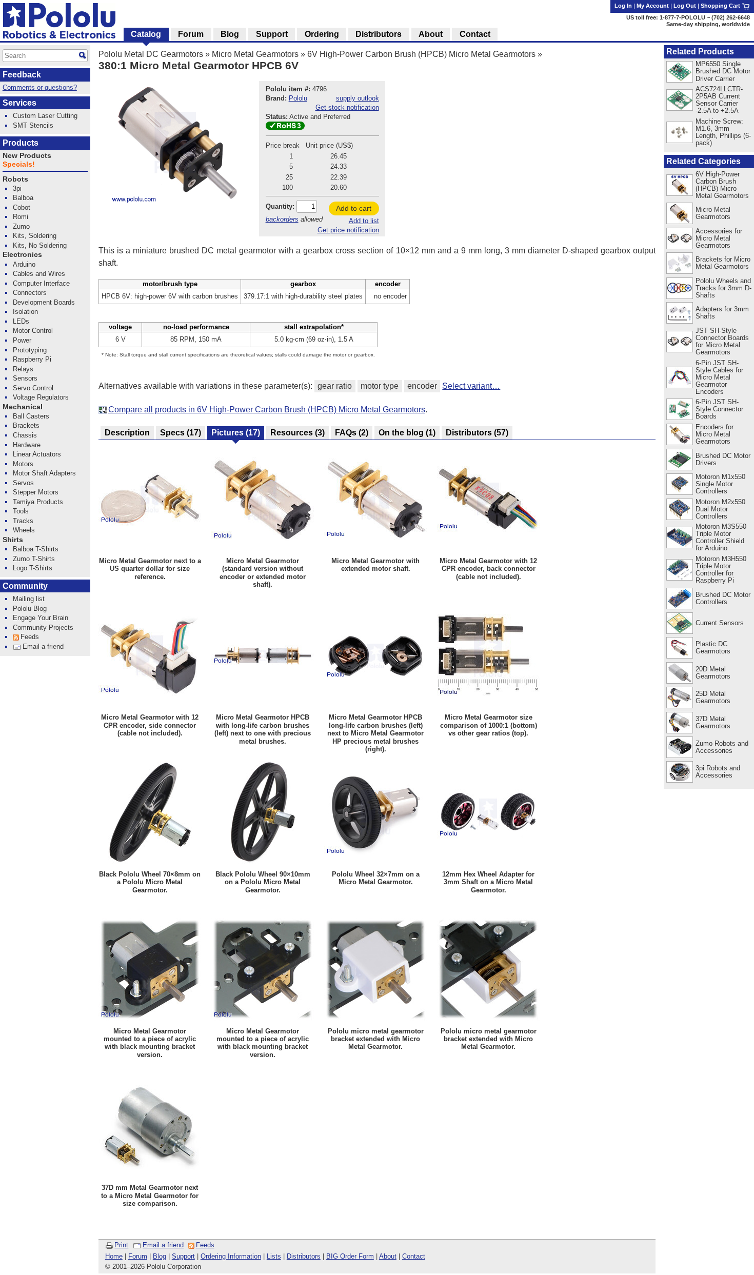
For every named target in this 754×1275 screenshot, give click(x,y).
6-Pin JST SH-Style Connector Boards (719, 409)
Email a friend (163, 1245)
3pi (17, 188)
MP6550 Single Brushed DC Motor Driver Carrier (723, 71)
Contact (413, 1256)
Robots (15, 179)
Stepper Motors (35, 492)
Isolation (25, 311)
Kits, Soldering (34, 236)
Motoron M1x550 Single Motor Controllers (720, 484)
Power (22, 340)
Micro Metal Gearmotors (255, 54)
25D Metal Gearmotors (713, 697)
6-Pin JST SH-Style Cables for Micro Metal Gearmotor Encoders (719, 377)
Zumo (21, 226)
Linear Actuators (37, 454)
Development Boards (44, 302)
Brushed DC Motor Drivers (723, 459)
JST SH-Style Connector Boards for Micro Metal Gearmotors (722, 341)
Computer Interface (41, 283)
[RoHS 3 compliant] (285, 127)
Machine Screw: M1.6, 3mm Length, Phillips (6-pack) (723, 132)
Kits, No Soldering (40, 245)
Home (114, 1256)
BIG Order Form (350, 1256)
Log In (623, 6)
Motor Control (33, 330)
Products (20, 142)
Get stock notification (347, 107)
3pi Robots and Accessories (718, 771)
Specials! (19, 164)
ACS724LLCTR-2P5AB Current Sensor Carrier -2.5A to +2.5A (719, 99)
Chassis (25, 435)
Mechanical (23, 407)
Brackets (26, 425)
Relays (23, 369)
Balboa (23, 198)
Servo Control (33, 388)
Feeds (205, 1245)
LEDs (21, 321)
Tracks (23, 521)
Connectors (30, 292)
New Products (27, 156)
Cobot (21, 207)
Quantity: (280, 206)
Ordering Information (231, 1256)
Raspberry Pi (32, 359)
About (387, 1256)
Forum (137, 1256)
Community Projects (43, 627)
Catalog (146, 34)
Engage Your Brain (40, 618)
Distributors (304, 1256)
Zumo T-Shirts (34, 559)
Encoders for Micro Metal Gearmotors (714, 434)
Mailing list (29, 599)
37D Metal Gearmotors (713, 722)
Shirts (13, 540)
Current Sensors (720, 623)
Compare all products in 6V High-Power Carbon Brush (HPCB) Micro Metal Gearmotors (266, 409)
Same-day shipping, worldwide (708, 24)
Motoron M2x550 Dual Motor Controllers (720, 509)
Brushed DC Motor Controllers (723, 598)
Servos (23, 483)
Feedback (22, 74)
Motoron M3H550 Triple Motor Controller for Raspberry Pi (721, 569)
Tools (21, 511)
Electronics (22, 254)
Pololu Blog (30, 608)
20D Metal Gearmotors (713, 672)
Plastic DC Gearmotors (713, 647)
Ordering (322, 34)
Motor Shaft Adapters (44, 473)
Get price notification (348, 230)
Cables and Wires (39, 273)
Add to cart (353, 208)
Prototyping (30, 350)
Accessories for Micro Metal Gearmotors (719, 238)
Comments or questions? (40, 87)
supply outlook (357, 98)
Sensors (25, 378)
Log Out (684, 6)
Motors (23, 464)
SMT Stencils (33, 125)
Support (183, 1256)
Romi (20, 217)
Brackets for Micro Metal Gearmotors (723, 262)
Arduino (24, 264)
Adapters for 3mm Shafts (722, 312)
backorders (282, 219)
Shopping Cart (721, 6)
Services (19, 102)
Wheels (24, 530)
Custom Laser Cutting (45, 115)
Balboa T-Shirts (35, 549)
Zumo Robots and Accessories (722, 747)
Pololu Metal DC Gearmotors (150, 54)
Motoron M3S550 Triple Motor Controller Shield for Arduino (721, 537)
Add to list (364, 221)
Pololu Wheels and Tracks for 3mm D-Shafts (723, 288)
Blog (159, 1256)
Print (121, 1245)
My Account (653, 6)
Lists (274, 1256)
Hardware (27, 445)
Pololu (298, 98)
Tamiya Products (38, 502)
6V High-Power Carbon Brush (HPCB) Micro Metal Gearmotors (421, 54)
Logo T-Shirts (32, 568)
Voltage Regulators (41, 397)
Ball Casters (31, 416)
